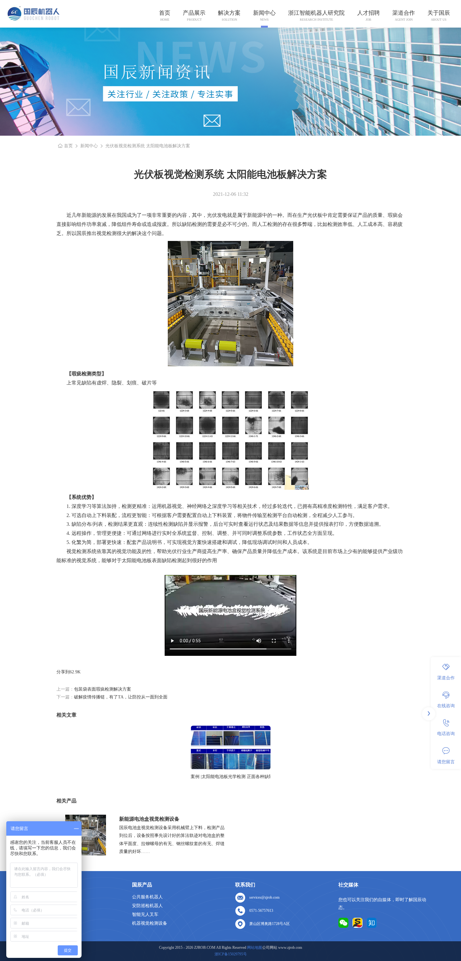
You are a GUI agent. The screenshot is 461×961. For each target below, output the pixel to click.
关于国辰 (438, 13)
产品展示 (194, 13)
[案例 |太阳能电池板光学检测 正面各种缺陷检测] (231, 748)
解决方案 (229, 13)
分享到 (63, 672)
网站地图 (254, 947)
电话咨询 (446, 733)
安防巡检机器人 (147, 905)
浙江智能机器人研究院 (316, 13)
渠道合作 (403, 13)
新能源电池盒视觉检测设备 (149, 819)
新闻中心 (264, 13)
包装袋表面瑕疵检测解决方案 (102, 689)
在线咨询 (446, 705)
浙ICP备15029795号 (231, 954)
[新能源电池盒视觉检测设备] (85, 835)
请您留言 (446, 761)
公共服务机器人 (147, 897)
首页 (164, 13)
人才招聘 (368, 13)
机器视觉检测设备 (149, 923)
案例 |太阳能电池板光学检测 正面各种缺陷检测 (231, 776)
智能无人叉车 (145, 914)
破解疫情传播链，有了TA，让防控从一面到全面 (120, 697)
